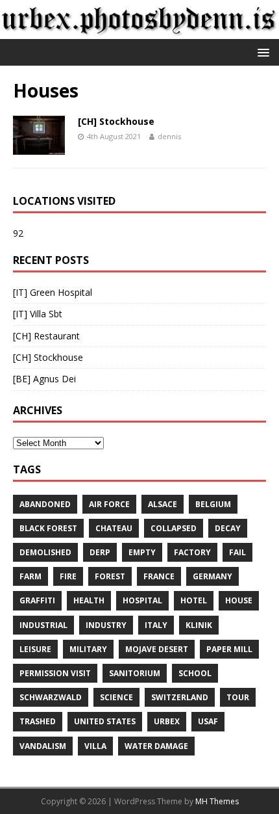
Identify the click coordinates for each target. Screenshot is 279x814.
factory (192, 552)
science (116, 697)
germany (212, 576)
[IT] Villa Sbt (37, 314)
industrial (43, 625)
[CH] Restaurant (46, 336)
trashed (37, 721)
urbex (167, 721)
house (238, 600)
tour (237, 697)
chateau (113, 528)
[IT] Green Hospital (52, 292)
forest (110, 576)
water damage (156, 746)
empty (142, 552)
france (159, 576)
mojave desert (156, 649)
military (88, 649)
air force (109, 504)
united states (105, 721)
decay (228, 528)
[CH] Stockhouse (116, 121)
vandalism (42, 746)
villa (95, 746)
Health (88, 600)
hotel (193, 600)
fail (237, 552)
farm (30, 576)
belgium (213, 504)
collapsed (174, 528)
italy (156, 625)
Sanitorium (134, 673)
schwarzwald (50, 697)
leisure (35, 649)
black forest (48, 528)
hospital (142, 600)
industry (106, 625)
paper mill (229, 649)
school (195, 673)
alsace (162, 504)
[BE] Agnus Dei (44, 379)
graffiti (37, 600)
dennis (169, 136)
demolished (45, 552)
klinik (199, 625)
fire (68, 576)
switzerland (179, 697)
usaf (208, 721)
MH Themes (217, 801)
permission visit (55, 673)
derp (100, 552)
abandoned (45, 504)
